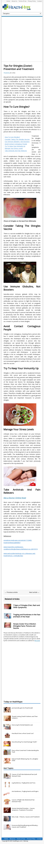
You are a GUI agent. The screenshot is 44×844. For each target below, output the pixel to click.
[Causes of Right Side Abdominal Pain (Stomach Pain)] (7, 803)
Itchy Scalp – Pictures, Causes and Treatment (25, 817)
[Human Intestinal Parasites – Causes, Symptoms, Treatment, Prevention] (7, 812)
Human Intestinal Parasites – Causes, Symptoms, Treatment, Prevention (23, 809)
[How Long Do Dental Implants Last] (7, 728)
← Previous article (11, 592)
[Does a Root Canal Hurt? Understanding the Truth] (7, 754)
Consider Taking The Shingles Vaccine (17, 139)
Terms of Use (22, 1)
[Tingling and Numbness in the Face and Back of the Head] (7, 617)
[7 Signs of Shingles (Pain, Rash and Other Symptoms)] (7, 608)
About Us (14, 1)
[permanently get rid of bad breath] (7, 711)
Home (8, 1)
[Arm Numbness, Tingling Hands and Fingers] (7, 795)
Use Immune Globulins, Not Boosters (17, 142)
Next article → (34, 592)
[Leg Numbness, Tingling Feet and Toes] (7, 786)
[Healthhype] (18, 7)
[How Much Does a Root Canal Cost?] (7, 737)
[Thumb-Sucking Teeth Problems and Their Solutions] (7, 720)
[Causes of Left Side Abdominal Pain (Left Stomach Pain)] (7, 778)
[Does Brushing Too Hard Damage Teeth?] (7, 745)
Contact (39, 1)
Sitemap (25, 841)
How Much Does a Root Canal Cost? (23, 733)
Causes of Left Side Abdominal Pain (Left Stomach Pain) (24, 775)
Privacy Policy (32, 1)
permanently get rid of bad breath (22, 708)
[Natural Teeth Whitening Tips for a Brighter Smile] (7, 762)
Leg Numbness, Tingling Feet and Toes (23, 783)
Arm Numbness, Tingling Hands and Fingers (25, 791)
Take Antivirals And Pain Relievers (16, 151)
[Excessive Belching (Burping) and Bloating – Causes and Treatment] (7, 829)
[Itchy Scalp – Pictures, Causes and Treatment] (7, 820)
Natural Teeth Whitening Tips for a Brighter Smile (25, 759)
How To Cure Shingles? (12, 137)
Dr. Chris (12, 73)
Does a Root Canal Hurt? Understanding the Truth (25, 751)
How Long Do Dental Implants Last (22, 725)
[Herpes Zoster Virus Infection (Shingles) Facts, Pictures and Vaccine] (7, 627)
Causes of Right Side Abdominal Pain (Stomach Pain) (23, 800)
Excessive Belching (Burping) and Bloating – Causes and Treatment (25, 826)
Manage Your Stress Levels (14, 148)
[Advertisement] (22, 39)
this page (37, 640)
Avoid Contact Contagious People (16, 144)
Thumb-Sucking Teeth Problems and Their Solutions (25, 717)
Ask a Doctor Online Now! (15, 498)
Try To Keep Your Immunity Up (15, 146)
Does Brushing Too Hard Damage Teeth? (24, 742)
